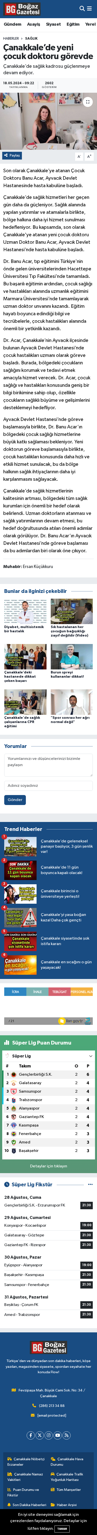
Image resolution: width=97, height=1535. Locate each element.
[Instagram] (49, 1435)
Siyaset (53, 24)
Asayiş (33, 24)
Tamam (62, 1529)
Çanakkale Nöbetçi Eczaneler (26, 1461)
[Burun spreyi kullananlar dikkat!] (72, 656)
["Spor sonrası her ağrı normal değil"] (72, 702)
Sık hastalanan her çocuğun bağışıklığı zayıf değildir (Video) (69, 631)
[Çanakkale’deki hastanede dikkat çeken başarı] (25, 656)
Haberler (11, 38)
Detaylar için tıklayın (48, 1166)
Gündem (12, 24)
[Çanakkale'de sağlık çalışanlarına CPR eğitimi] (25, 702)
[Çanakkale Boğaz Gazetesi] (22, 9)
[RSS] (66, 1435)
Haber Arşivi (67, 1505)
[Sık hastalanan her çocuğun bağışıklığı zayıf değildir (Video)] (72, 611)
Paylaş (15, 155)
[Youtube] (57, 1435)
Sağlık (31, 38)
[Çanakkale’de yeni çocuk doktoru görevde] (48, 121)
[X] (40, 1435)
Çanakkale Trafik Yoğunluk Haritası (67, 1477)
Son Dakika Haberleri (29, 1505)
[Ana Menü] (89, 9)
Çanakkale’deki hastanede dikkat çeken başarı (20, 677)
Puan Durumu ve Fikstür (23, 1492)
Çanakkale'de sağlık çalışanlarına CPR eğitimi (22, 722)
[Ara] (82, 9)
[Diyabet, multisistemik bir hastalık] (25, 611)
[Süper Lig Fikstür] (90, 1185)
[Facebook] (31, 1435)
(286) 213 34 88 (52, 1406)
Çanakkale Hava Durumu (67, 1461)
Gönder (15, 800)
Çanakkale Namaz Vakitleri (25, 1477)
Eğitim (73, 24)
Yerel (90, 24)
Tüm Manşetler (68, 1490)
